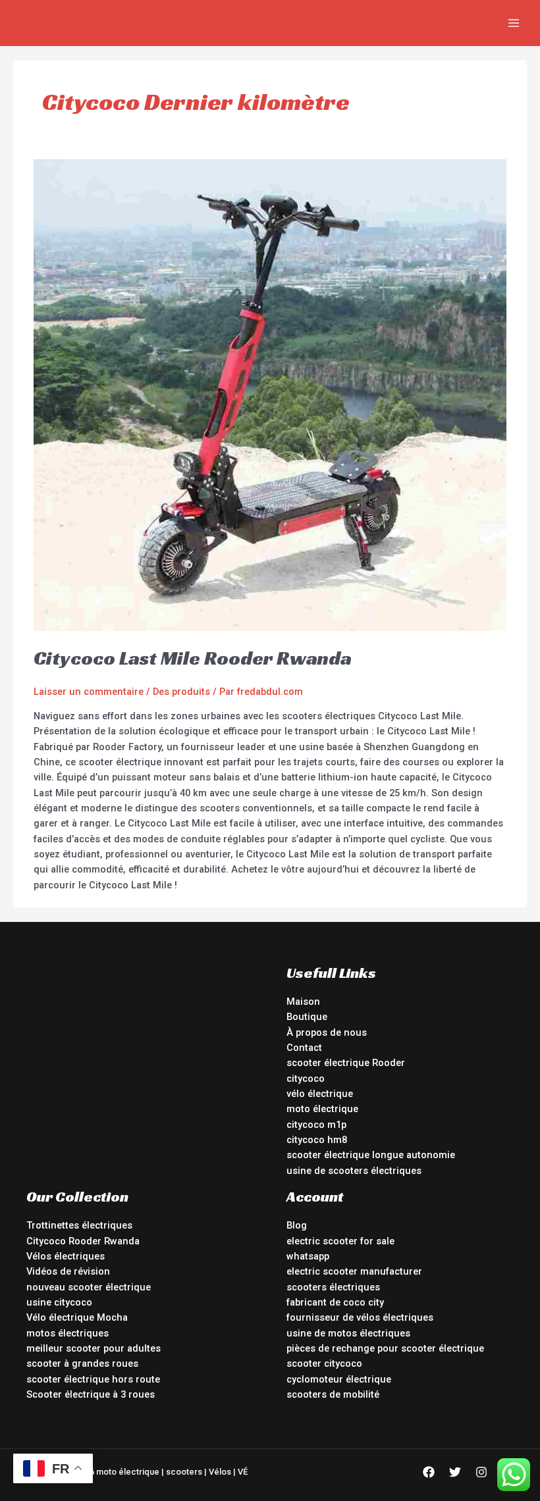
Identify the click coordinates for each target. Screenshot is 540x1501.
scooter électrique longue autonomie (370, 1155)
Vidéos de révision (68, 1271)
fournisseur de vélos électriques (359, 1317)
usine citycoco (59, 1302)
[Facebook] (429, 1472)
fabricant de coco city (335, 1302)
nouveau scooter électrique (88, 1287)
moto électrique (322, 1109)
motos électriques (67, 1333)
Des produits (181, 692)
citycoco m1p (316, 1125)
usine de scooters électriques (353, 1171)
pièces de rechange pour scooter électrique (385, 1348)
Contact (304, 1048)
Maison (303, 1001)
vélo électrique (319, 1094)
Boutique (306, 1017)
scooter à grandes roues (82, 1363)
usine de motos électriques (348, 1333)
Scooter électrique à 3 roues (90, 1394)
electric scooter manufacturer (354, 1271)
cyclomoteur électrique (338, 1379)
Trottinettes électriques (79, 1225)
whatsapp (307, 1256)
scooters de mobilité (332, 1394)
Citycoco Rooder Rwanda (83, 1241)
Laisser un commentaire (89, 692)
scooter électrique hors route (93, 1379)
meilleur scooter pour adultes (93, 1348)
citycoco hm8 (316, 1140)
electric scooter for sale (340, 1241)
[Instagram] (481, 1472)
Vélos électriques (65, 1256)
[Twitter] (455, 1472)
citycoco (305, 1078)
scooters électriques (333, 1287)
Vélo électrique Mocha (77, 1317)
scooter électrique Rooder (345, 1063)
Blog (296, 1225)
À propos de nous (326, 1032)
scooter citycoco (324, 1363)
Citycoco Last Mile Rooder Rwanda (193, 658)
